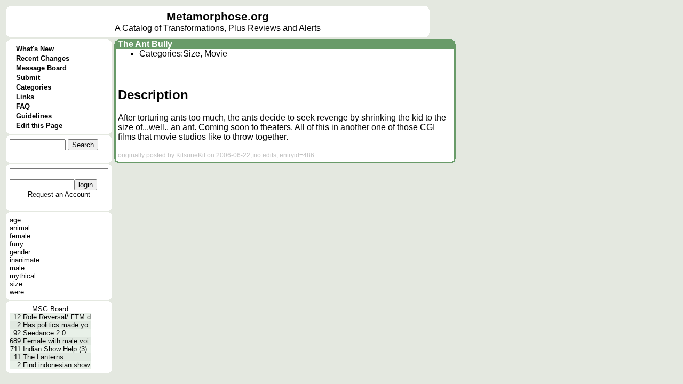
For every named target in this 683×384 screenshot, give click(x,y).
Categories (33, 87)
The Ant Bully (145, 44)
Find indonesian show (56, 365)
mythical (23, 276)
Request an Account (59, 194)
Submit (28, 78)
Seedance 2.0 (44, 333)
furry (16, 244)
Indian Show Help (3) (55, 349)
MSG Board (50, 309)
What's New (35, 49)
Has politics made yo (55, 325)
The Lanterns (43, 357)
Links (25, 97)
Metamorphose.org (217, 16)
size (16, 284)
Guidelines (34, 116)
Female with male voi (56, 341)
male (17, 268)
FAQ (23, 106)
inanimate (24, 260)
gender (20, 252)
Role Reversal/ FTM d (57, 317)
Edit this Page (39, 126)
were (17, 292)
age (15, 220)
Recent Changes (42, 58)
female (20, 236)
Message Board (41, 68)
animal (20, 228)
